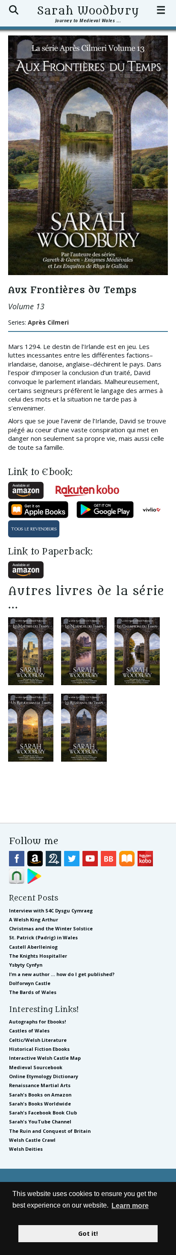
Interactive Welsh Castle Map (45, 1058)
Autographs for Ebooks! (37, 1021)
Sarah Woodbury (88, 11)
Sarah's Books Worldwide (40, 1103)
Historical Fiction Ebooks (39, 1049)
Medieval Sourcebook (35, 1067)
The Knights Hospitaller (38, 956)
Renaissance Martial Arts (39, 1085)
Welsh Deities (26, 1149)
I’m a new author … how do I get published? (61, 974)
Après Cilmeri (48, 322)
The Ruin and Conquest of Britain (50, 1131)
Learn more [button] (130, 1205)
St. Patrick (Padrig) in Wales (43, 937)
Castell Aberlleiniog (33, 947)
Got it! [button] (88, 1233)
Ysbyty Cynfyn (25, 965)
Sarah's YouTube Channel (40, 1121)
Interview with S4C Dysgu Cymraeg (51, 910)
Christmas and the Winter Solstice (51, 928)
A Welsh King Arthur (33, 919)
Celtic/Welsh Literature (38, 1040)
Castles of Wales (29, 1030)
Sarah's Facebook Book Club (43, 1112)
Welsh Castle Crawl (32, 1140)
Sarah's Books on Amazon (40, 1094)
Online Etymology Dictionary (43, 1076)
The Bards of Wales (32, 992)
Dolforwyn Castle (29, 983)
